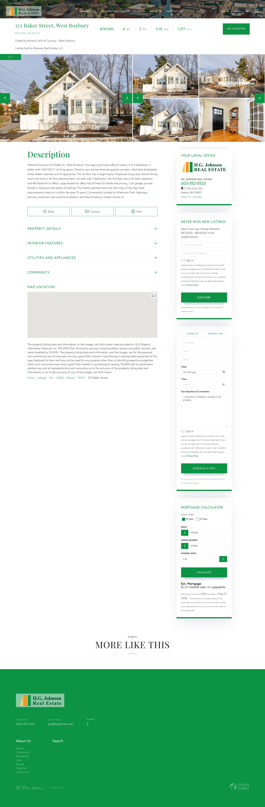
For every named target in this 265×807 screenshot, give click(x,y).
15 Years (203, 518)
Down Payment (189, 540)
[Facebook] (87, 724)
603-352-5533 (193, 183)
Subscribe (204, 297)
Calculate (204, 572)
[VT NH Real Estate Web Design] (239, 787)
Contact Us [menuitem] (175, 12)
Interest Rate (188, 553)
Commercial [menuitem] (88, 12)
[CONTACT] (236, 29)
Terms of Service (189, 483)
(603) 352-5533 (25, 724)
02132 (81, 377)
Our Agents (197, 197)
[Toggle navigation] (256, 11)
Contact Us (186, 197)
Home (30, 377)
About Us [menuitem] (156, 12)
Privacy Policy (192, 285)
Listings (41, 377)
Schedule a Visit (215, 334)
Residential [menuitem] (109, 12)
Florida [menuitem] (139, 12)
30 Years (190, 518)
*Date (184, 366)
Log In (237, 11)
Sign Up (225, 11)
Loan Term (187, 514)
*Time (184, 379)
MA (51, 377)
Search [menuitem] (20, 748)
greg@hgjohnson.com (60, 724)
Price (184, 527)
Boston (71, 377)
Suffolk (60, 377)
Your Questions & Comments (195, 391)
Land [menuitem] (125, 12)
